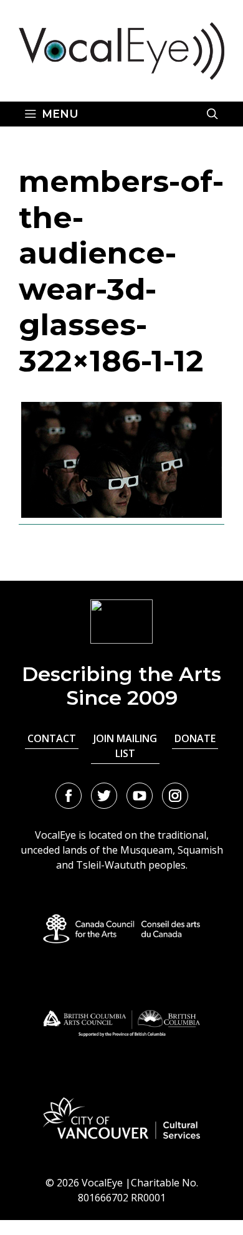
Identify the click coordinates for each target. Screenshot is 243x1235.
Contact (51, 738)
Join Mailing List (125, 746)
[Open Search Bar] (212, 114)
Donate (195, 738)
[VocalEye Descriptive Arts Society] (121, 50)
